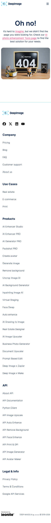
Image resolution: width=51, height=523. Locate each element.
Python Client (10, 407)
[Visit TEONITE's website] (7, 513)
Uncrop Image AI (11, 277)
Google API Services (13, 493)
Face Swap (8, 307)
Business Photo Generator (16, 343)
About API (8, 393)
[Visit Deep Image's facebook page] (4, 124)
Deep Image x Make (13, 373)
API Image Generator (14, 451)
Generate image (11, 263)
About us (7, 171)
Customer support (12, 164)
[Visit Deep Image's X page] (10, 124)
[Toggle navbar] (47, 4)
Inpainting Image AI (13, 292)
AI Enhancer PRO (12, 233)
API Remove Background (16, 429)
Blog (5, 149)
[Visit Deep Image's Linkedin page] (16, 124)
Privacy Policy (10, 479)
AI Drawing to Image (13, 321)
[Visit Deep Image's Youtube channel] (23, 124)
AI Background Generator (16, 285)
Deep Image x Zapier (14, 365)
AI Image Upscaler (12, 336)
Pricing (6, 142)
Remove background (13, 270)
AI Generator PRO (12, 241)
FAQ (5, 157)
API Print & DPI (10, 444)
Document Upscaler (13, 351)
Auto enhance (10, 314)
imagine (19, 31)
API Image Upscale (13, 415)
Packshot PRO (10, 248)
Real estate (8, 191)
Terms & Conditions (13, 486)
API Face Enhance (12, 437)
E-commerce (9, 199)
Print (5, 206)
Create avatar (10, 255)
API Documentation (13, 400)
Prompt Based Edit (13, 358)
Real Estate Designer (14, 329)
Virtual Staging (11, 299)
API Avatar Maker (12, 459)
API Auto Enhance (12, 422)
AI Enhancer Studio (13, 226)
